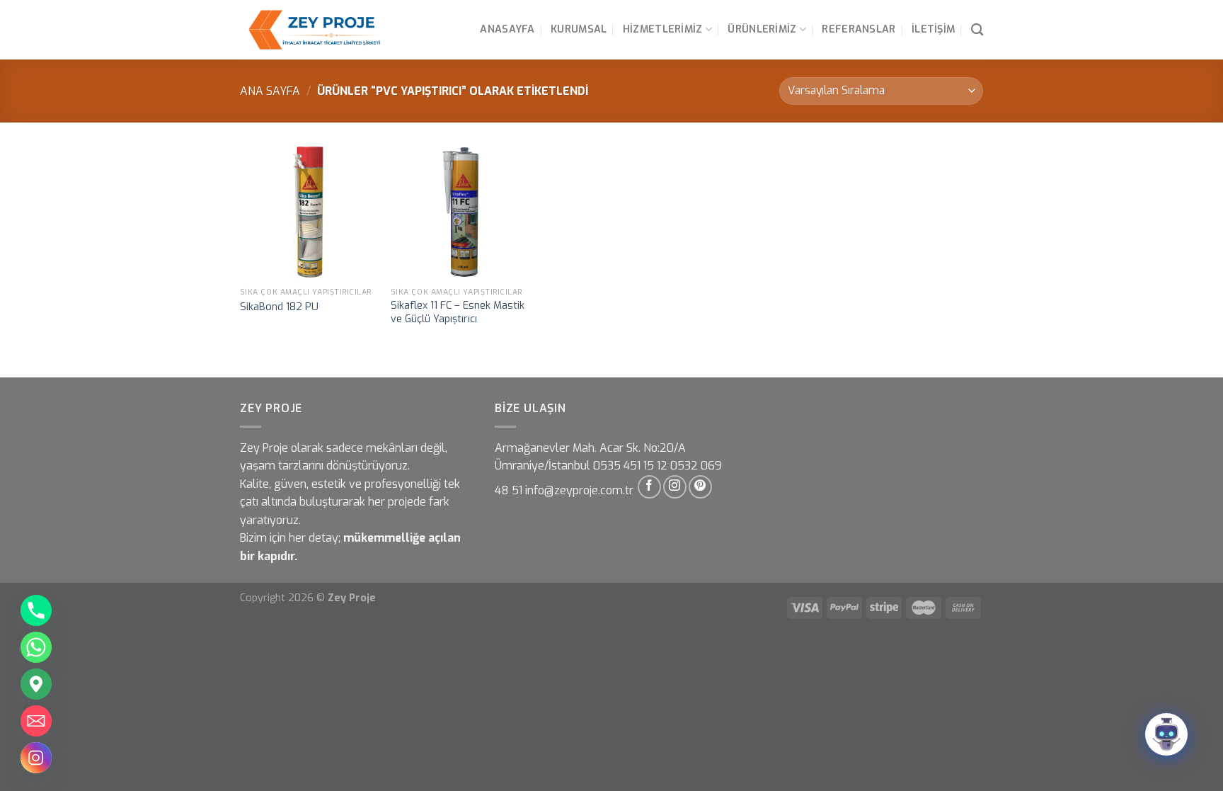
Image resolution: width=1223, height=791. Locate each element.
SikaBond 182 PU (279, 307)
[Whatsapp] (36, 647)
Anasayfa (507, 29)
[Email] (36, 720)
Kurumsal (579, 29)
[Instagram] (36, 757)
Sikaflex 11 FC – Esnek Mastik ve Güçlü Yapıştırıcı (457, 313)
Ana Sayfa (270, 91)
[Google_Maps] (36, 684)
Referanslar (858, 29)
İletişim (933, 29)
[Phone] (36, 610)
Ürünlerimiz (762, 29)
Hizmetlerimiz (663, 29)
